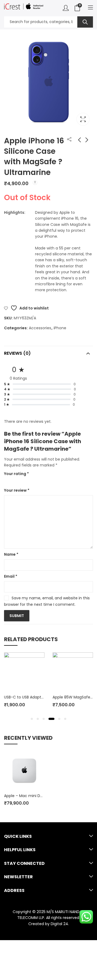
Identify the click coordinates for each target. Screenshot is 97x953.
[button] (32, 718)
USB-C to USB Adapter (24, 697)
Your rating (16, 473)
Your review (16, 490)
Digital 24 (59, 923)
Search (85, 22)
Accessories (40, 328)
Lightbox (83, 119)
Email (10, 576)
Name (11, 554)
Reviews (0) (17, 353)
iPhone (60, 328)
